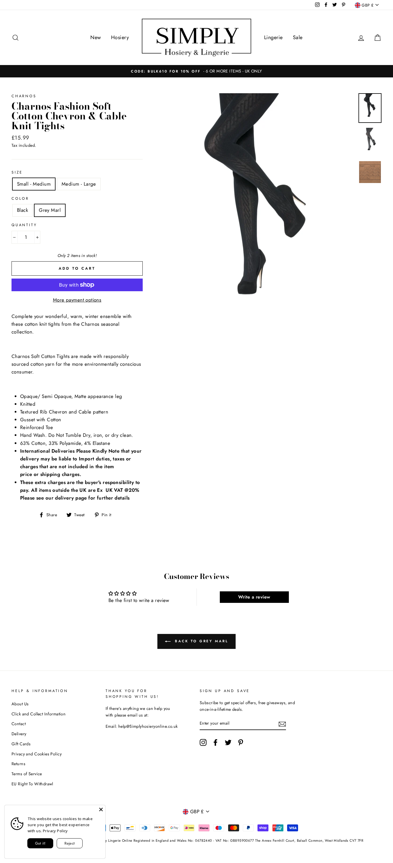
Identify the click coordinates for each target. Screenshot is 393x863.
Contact (19, 724)
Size (17, 172)
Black (22, 210)
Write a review (254, 597)
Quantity (24, 225)
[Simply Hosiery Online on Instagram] (203, 742)
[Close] (101, 809)
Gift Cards (21, 744)
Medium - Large (79, 183)
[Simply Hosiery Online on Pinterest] (240, 742)
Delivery (19, 734)
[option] (197, 71)
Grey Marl (50, 210)
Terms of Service (27, 774)
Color (20, 198)
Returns (18, 764)
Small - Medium (34, 183)
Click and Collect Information (39, 714)
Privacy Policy (55, 830)
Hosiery (120, 37)
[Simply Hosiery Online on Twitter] (228, 742)
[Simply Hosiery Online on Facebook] (215, 742)
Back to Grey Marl (200, 640)
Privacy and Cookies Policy (37, 754)
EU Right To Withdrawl (32, 784)
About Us (20, 704)
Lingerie (273, 37)
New (95, 37)
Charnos (24, 96)
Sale (298, 37)
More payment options (77, 299)
